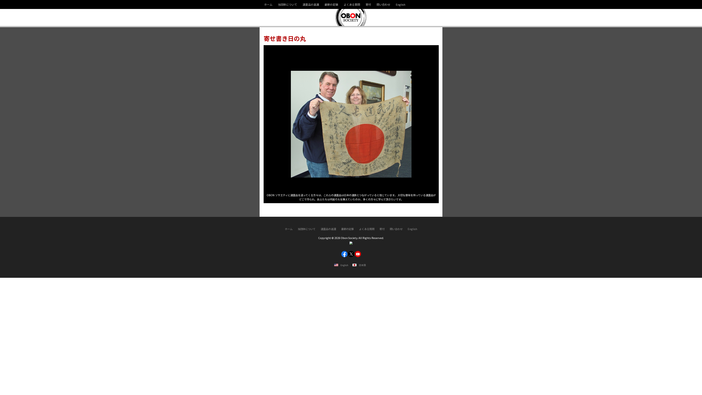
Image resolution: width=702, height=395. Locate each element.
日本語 (362, 265)
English (344, 265)
